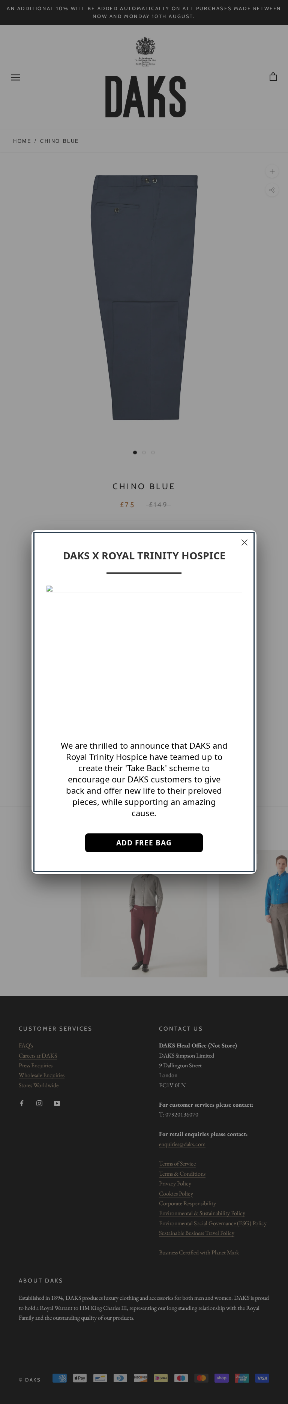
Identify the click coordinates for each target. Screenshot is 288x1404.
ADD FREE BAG (144, 843)
